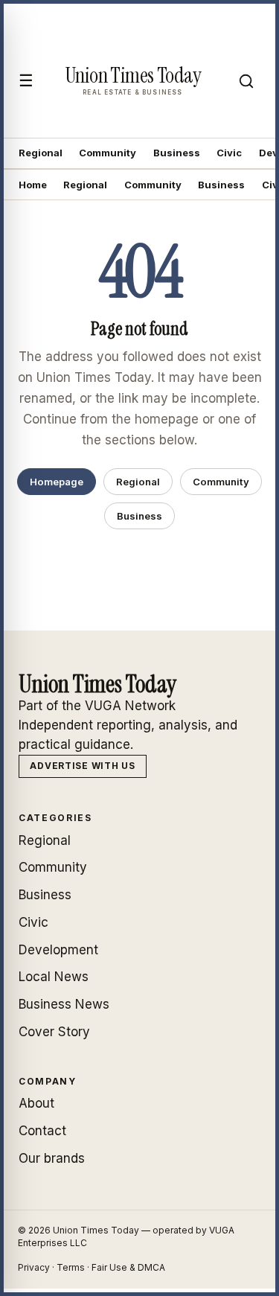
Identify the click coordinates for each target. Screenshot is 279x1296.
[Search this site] (246, 81)
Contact (42, 1130)
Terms (71, 1267)
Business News (64, 1004)
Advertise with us (82, 765)
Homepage (56, 482)
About (36, 1103)
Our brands (52, 1158)
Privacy (34, 1267)
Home (33, 185)
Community (107, 153)
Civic (229, 153)
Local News (54, 976)
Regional (40, 153)
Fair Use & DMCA (128, 1267)
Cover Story (54, 1031)
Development (58, 949)
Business (176, 153)
